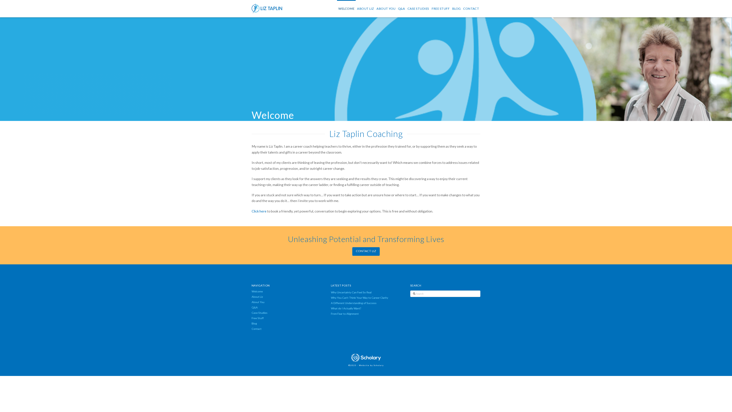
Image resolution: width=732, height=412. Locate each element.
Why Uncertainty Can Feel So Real (351, 292)
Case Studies (259, 312)
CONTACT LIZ (366, 251)
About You (258, 302)
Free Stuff (258, 318)
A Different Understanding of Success (353, 303)
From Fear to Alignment (345, 313)
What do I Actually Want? (346, 308)
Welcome (257, 291)
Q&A (255, 307)
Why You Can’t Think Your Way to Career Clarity (359, 297)
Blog (254, 323)
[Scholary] (366, 357)
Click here (259, 211)
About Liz (257, 296)
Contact (257, 328)
